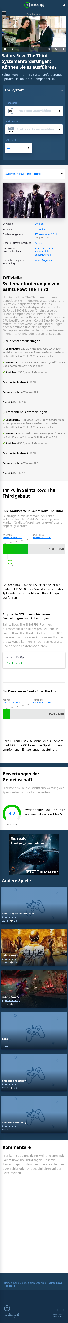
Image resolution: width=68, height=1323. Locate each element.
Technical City (34, 5)
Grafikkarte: (11, 121)
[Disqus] (34, 1226)
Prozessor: (11, 102)
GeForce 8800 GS (12, 537)
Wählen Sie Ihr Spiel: (34, 174)
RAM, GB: (10, 139)
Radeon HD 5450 (42, 537)
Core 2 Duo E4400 (12, 702)
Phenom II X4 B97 (42, 702)
